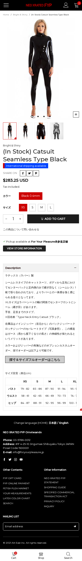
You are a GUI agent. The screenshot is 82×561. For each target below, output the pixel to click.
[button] (6, 219)
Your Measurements (17, 493)
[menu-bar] (8, 5)
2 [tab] (38, 116)
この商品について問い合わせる (21, 229)
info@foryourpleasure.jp (28, 452)
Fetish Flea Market (16, 488)
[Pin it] (36, 173)
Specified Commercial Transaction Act (59, 494)
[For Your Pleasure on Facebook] (4, 459)
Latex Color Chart (16, 498)
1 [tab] (32, 116)
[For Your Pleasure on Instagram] (15, 459)
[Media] (76, 114)
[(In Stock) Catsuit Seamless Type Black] (41, 69)
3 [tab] (44, 116)
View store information (24, 248)
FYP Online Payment (16, 483)
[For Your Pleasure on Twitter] (10, 459)
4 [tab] (50, 116)
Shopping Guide (55, 487)
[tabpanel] (41, 69)
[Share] (23, 173)
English (63, 422)
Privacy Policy (54, 501)
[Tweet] (29, 173)
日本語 (53, 422)
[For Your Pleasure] (39, 5)
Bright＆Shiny (11, 145)
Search (8, 503)
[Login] (66, 5)
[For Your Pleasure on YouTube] (21, 459)
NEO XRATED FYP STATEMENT (54, 480)
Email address (14, 526)
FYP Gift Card (12, 478)
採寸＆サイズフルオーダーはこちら (34, 360)
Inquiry (49, 506)
